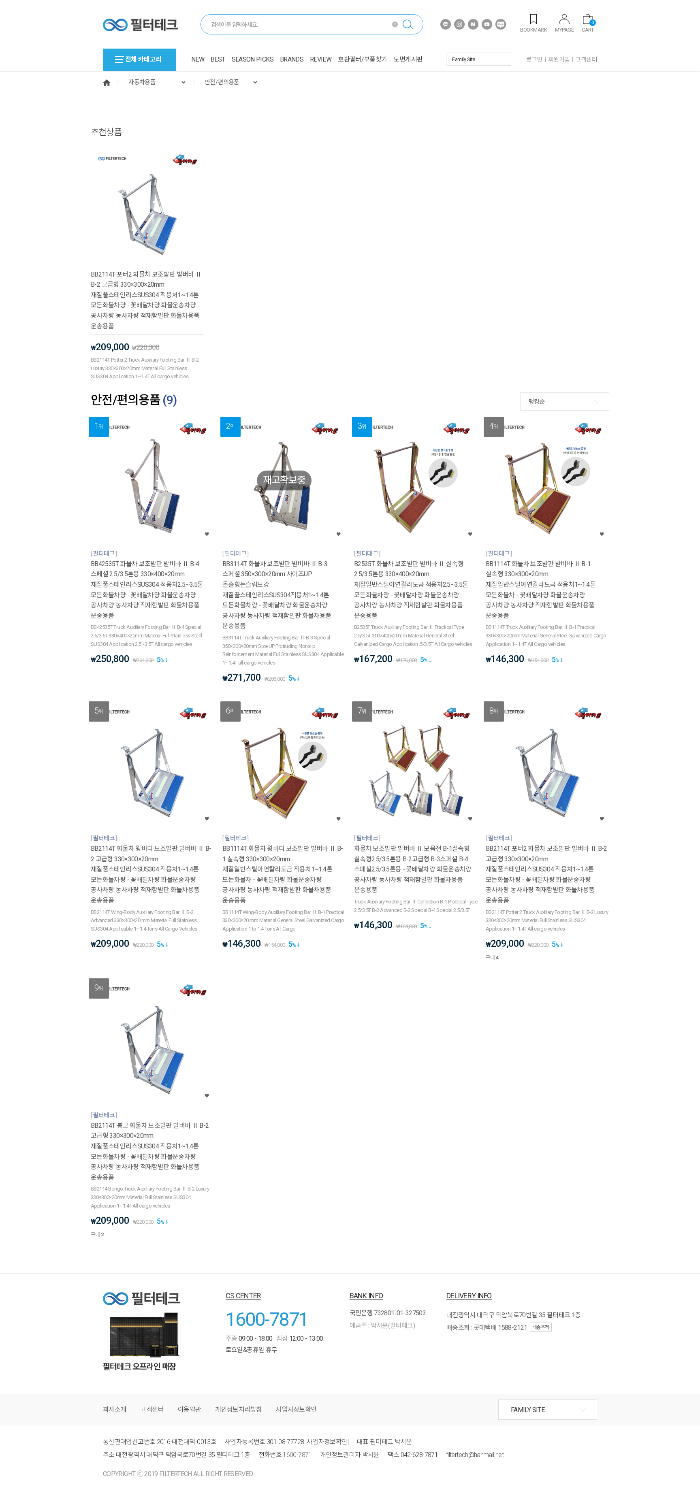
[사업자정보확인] (327, 1442)
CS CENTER (243, 1295)
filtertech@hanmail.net (475, 1455)
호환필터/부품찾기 (362, 59)
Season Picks (252, 59)
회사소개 (114, 1409)
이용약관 (189, 1409)
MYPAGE (564, 30)
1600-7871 (267, 1319)
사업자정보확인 (296, 1409)
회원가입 (559, 59)
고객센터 (586, 59)
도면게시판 (408, 59)
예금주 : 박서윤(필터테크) (382, 1325)
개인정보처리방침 (238, 1409)
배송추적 (540, 1327)
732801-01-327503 (400, 1313)
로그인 (534, 59)
